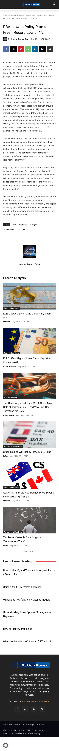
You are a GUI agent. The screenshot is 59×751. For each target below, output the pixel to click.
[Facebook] (6, 49)
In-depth (33, 225)
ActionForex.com (20, 39)
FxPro (5, 456)
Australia (23, 225)
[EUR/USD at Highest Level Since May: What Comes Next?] (29, 341)
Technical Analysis (11, 308)
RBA (23, 229)
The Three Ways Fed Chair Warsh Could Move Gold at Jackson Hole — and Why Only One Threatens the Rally (28, 407)
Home (6, 15)
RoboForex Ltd (9, 366)
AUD (14, 225)
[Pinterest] (21, 49)
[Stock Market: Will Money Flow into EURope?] (29, 434)
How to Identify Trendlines (17, 628)
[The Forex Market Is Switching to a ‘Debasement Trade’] (29, 520)
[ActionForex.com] (5, 39)
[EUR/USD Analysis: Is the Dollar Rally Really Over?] (29, 296)
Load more (28, 551)
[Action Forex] (29, 4)
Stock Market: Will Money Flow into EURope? (28, 451)
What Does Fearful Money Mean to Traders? (27, 599)
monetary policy (11, 229)
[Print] (50, 49)
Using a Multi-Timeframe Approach (22, 587)
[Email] (42, 49)
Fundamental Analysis (13, 446)
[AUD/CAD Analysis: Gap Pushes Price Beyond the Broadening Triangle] (29, 475)
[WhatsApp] (28, 49)
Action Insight (17, 15)
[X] (13, 49)
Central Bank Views (33, 15)
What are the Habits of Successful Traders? (27, 641)
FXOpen (6, 321)
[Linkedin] (35, 49)
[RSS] (34, 709)
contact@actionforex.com (35, 701)
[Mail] (25, 709)
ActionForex (8, 415)
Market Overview (10, 398)
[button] (5, 745)
